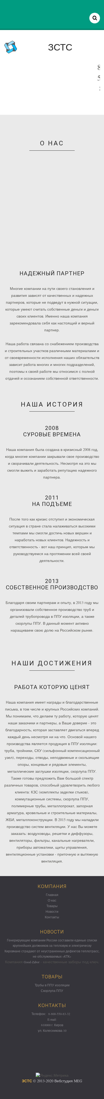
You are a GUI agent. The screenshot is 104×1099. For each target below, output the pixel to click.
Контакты (52, 917)
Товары (52, 906)
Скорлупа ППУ (52, 990)
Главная (52, 895)
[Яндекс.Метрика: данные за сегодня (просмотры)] (52, 1075)
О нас (52, 900)
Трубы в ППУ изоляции (52, 985)
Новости (52, 911)
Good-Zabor (31, 962)
